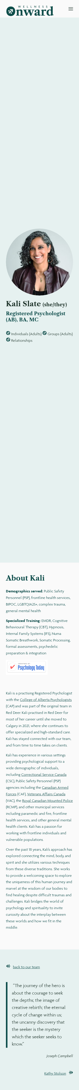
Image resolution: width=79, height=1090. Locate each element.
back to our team (26, 967)
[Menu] (70, 9)
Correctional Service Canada (43, 774)
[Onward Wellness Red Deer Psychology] (33, 9)
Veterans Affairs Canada (46, 794)
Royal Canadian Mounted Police (47, 800)
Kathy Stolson (55, 1073)
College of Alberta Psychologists (46, 699)
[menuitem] (70, 9)
